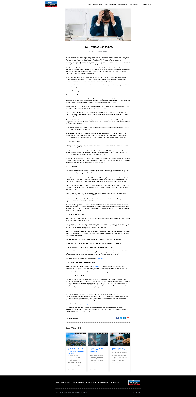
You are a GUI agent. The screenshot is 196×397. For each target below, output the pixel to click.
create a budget (96, 266)
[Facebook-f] (133, 392)
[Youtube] (139, 392)
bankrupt (106, 287)
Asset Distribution (122, 4)
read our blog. (102, 258)
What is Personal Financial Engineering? (119, 349)
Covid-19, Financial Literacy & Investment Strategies (97, 350)
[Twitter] (136, 392)
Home (89, 4)
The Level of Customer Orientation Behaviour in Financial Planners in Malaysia (76, 350)
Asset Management (135, 4)
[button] (117, 318)
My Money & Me (147, 4)
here (82, 300)
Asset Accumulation (110, 4)
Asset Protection (97, 4)
